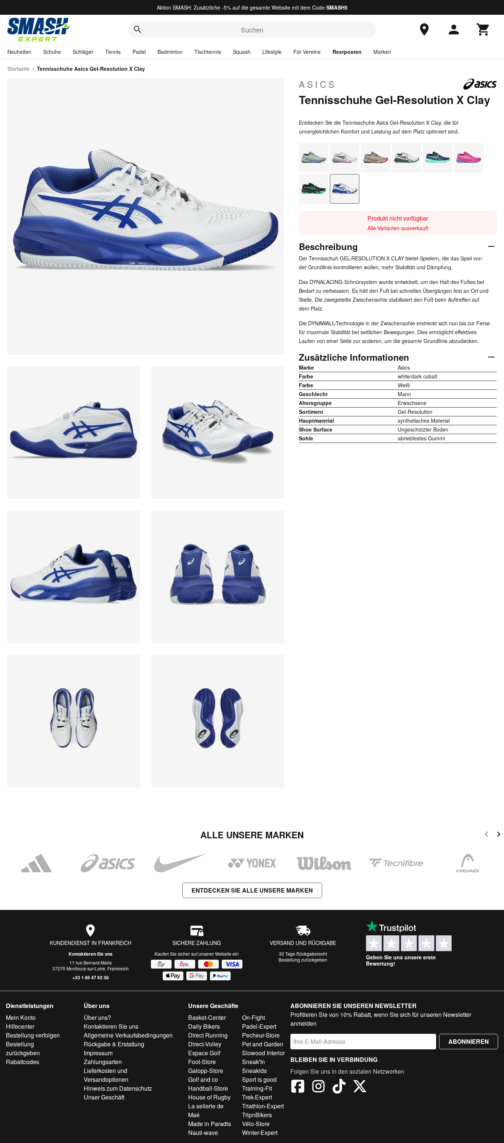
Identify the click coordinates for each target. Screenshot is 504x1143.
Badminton (170, 51)
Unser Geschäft (104, 1097)
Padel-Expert (259, 1026)
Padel (139, 51)
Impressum (98, 1053)
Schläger (83, 51)
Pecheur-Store (261, 1035)
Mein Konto (21, 1017)
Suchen (252, 29)
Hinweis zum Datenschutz (118, 1088)
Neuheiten (19, 51)
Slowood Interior (263, 1053)
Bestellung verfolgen (33, 1035)
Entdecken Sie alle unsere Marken (252, 890)
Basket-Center (207, 1017)
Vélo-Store (256, 1123)
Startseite (18, 68)
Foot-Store (202, 1061)
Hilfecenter (20, 1026)
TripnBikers (257, 1115)
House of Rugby (209, 1097)
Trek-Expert (257, 1097)
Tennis (113, 51)
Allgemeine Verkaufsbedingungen (128, 1035)
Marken (382, 51)
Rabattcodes (22, 1061)
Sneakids (254, 1070)
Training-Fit (257, 1088)
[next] (498, 835)
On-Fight (253, 1017)
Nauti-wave (203, 1132)
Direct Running (208, 1035)
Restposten (347, 51)
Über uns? (97, 1017)
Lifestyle (272, 51)
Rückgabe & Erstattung (114, 1044)
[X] (359, 1087)
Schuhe (52, 51)
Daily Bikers (204, 1026)
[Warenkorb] (483, 29)
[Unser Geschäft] (424, 29)
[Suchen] (137, 29)
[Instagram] (318, 1087)
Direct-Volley (204, 1044)
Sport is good (259, 1079)
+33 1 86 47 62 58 (90, 977)
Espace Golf (204, 1053)
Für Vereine (307, 51)
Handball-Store (208, 1088)
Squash (242, 51)
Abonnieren (468, 1041)
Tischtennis (207, 51)
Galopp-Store (205, 1070)
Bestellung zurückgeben (303, 959)
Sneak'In (253, 1061)
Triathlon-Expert (263, 1106)
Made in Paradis (209, 1123)
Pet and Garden (262, 1044)
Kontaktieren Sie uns (91, 954)
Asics (317, 84)
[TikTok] (339, 1087)
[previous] (486, 835)
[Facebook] (297, 1087)
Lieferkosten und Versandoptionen (106, 1075)
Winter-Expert (259, 1132)
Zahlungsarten (103, 1061)
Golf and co (203, 1079)
